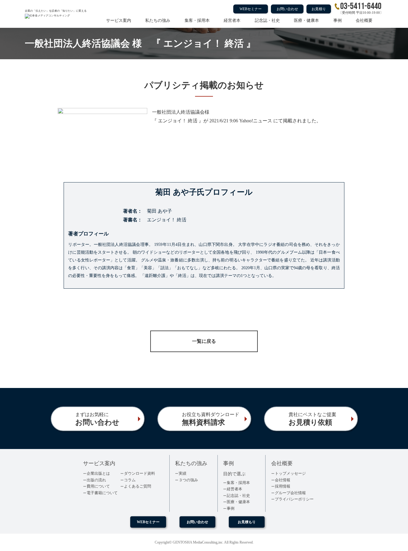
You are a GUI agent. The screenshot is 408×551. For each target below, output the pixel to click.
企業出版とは (98, 473)
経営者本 (232, 20)
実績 (182, 473)
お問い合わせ (287, 9)
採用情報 (282, 486)
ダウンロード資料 (139, 473)
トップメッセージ (290, 473)
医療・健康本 (306, 20)
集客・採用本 (197, 20)
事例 (337, 20)
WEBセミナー (251, 9)
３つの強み (188, 480)
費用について (98, 486)
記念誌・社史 (267, 20)
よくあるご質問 (137, 486)
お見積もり (247, 522)
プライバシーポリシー (294, 499)
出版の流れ (96, 480)
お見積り (319, 9)
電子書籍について (102, 493)
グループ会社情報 (290, 493)
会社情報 (282, 480)
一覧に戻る (204, 341)
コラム (130, 480)
